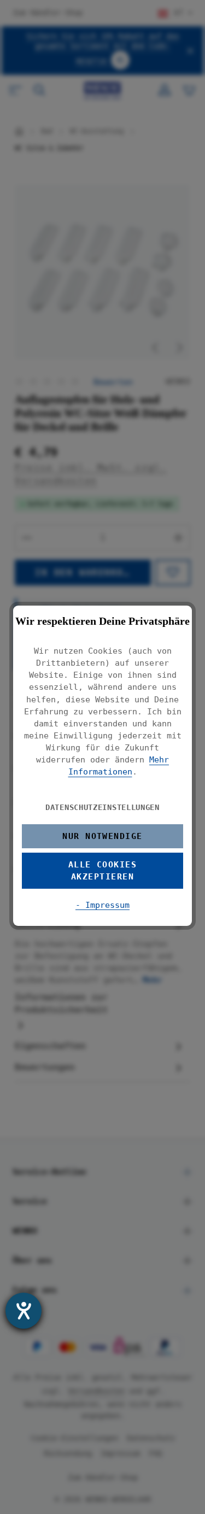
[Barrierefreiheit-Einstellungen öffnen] (23, 1311)
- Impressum (102, 904)
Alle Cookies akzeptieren (102, 870)
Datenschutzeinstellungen (102, 807)
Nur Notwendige (102, 836)
